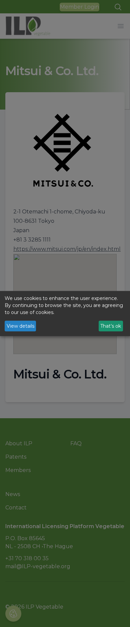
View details (20, 326)
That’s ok (110, 326)
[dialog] (65, 313)
